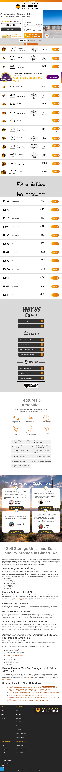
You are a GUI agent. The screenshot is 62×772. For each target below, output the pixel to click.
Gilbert (18, 710)
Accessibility (19, 753)
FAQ (3, 679)
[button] (43, 5)
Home (3, 710)
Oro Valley (19, 722)
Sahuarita (18, 730)
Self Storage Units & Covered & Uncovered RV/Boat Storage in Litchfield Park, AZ (29, 691)
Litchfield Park (20, 718)
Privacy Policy (20, 745)
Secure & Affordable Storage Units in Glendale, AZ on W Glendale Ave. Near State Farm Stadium (33, 687)
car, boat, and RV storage (20, 600)
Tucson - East (20, 737)
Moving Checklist (6, 760)
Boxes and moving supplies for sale (14, 655)
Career (3, 718)
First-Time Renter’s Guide (6, 764)
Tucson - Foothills (21, 733)
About (3, 714)
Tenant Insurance (6, 757)
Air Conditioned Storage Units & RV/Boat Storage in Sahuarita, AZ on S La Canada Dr (30, 700)
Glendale (18, 714)
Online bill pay (9, 661)
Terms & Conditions (21, 749)
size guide (29, 677)
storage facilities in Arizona (48, 686)
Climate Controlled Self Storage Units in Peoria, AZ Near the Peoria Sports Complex (29, 689)
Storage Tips (4, 749)
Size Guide (4, 753)
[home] (27, 6)
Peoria (18, 726)
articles (8, 679)
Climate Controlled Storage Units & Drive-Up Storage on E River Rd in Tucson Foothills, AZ (31, 695)
